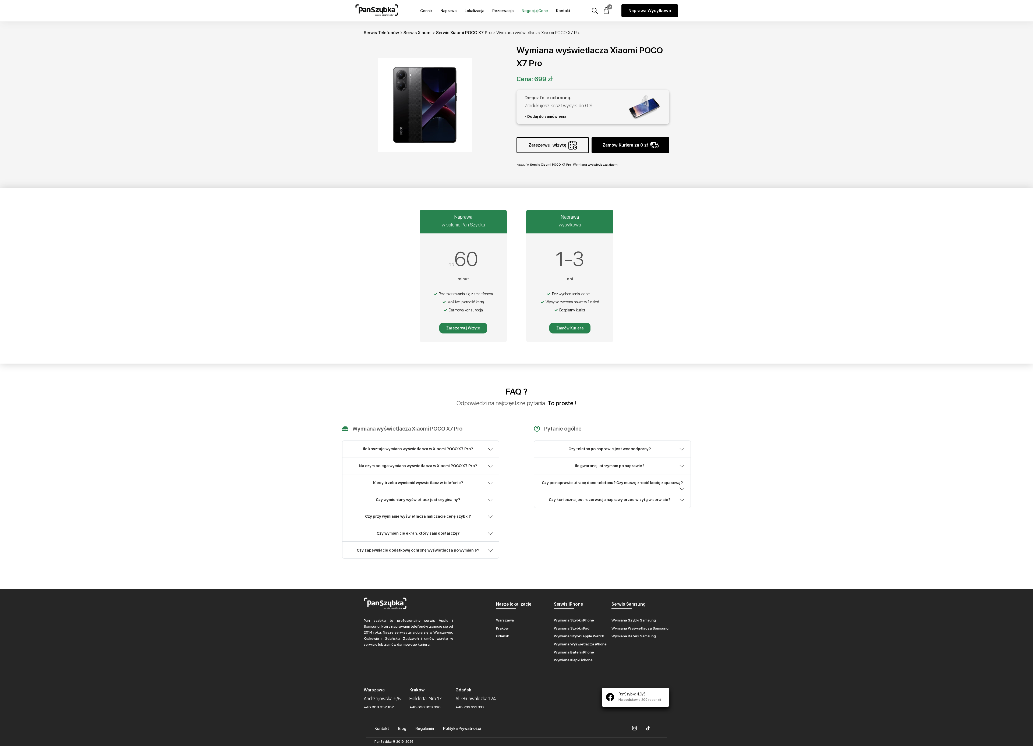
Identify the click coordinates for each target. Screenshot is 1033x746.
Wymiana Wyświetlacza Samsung (639, 628)
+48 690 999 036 (425, 707)
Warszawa (505, 620)
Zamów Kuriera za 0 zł (625, 145)
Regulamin (424, 728)
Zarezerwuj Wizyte (463, 328)
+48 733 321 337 (469, 707)
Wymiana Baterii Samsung (633, 636)
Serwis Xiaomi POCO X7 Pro (464, 32)
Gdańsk (502, 636)
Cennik (426, 11)
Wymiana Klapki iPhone (573, 660)
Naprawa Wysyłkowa (649, 10)
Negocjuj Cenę (535, 11)
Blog (402, 728)
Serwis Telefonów (381, 32)
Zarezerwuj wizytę (547, 145)
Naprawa (448, 11)
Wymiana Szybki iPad (571, 628)
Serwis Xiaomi (417, 32)
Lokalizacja (474, 11)
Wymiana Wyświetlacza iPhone (580, 644)
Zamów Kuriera (569, 328)
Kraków (502, 628)
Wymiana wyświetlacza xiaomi (595, 164)
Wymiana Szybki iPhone (574, 620)
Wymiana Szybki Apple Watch (579, 636)
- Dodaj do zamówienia (545, 116)
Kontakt (563, 11)
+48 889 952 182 (379, 707)
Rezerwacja (503, 11)
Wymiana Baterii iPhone (574, 652)
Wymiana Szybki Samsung (633, 620)
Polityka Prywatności (462, 728)
